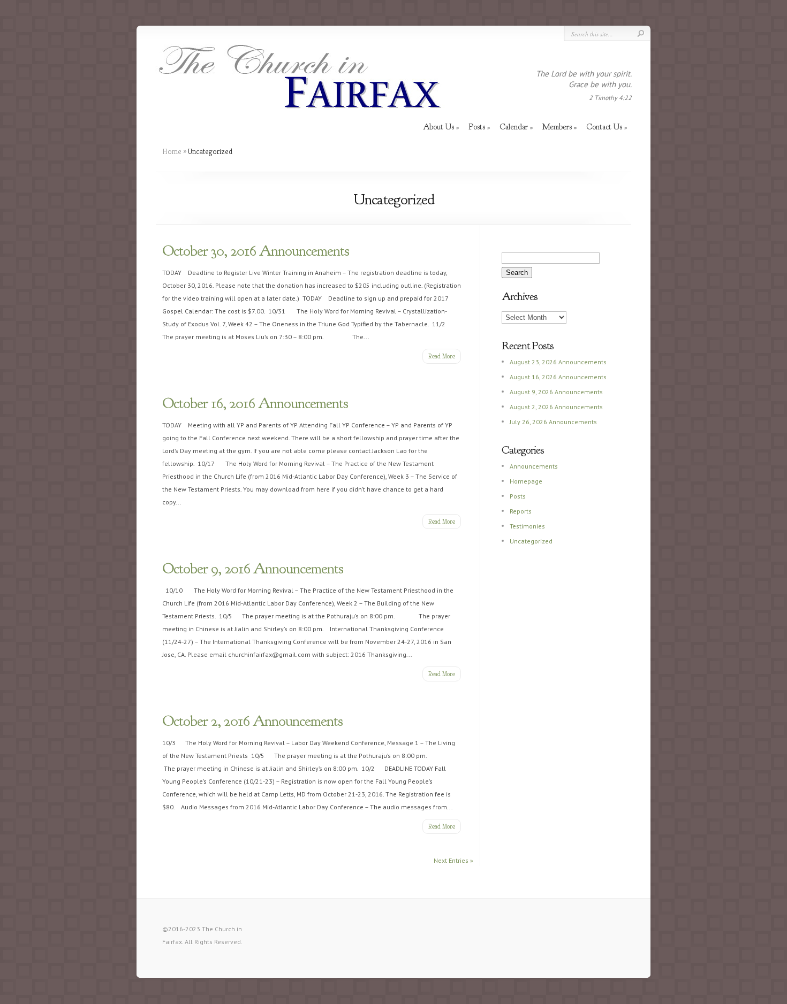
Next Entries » (453, 860)
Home (171, 151)
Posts (518, 496)
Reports (521, 511)
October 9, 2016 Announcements (252, 568)
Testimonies (527, 526)
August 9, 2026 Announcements (556, 392)
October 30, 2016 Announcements (255, 250)
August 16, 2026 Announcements (558, 377)
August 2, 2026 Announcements (556, 407)
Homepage (526, 481)
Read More (441, 356)
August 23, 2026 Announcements (558, 362)
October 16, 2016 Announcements (255, 403)
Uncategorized (531, 541)
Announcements (534, 466)
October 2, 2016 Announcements (252, 721)
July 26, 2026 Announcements (553, 422)
